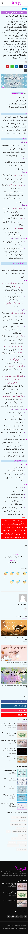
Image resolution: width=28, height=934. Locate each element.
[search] (2, 3)
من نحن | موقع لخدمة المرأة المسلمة (18, 930)
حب (11, 578)
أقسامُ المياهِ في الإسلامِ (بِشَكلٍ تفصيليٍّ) (14, 557)
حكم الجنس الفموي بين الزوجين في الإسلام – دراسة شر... (8, 724)
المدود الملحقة (23, 846)
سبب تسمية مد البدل (22, 842)
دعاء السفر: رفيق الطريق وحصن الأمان (8, 757)
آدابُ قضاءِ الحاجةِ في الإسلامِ (9, 787)
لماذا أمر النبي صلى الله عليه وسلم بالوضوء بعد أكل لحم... (15, 638)
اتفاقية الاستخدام (22, 928)
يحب (24, 578)
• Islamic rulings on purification (18, 824)
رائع (11, 586)
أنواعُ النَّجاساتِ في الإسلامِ (14, 563)
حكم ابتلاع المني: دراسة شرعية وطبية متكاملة (8, 741)
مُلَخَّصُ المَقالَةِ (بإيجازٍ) (16, 107)
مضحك (5, 578)
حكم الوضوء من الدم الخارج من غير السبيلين (16, 662)
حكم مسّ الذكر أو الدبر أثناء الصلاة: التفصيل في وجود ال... (14, 686)
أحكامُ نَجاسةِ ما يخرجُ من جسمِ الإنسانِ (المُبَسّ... (8, 804)
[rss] (9, 916)
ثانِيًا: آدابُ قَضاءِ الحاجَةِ (16, 104)
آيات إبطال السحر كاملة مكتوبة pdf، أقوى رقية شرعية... (8, 733)
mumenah (22, 604)
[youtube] (13, 916)
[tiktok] (17, 916)
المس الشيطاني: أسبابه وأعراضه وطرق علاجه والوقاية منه (8, 750)
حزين (18, 586)
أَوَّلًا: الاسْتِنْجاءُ (19, 100)
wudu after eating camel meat (19, 817)
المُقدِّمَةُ (21, 97)
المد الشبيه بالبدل (12, 842)
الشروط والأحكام (14, 928)
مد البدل (8, 831)
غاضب (24, 586)
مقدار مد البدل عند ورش (13, 846)
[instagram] (21, 916)
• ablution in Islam (21, 828)
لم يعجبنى (18, 578)
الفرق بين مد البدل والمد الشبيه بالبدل (19, 839)
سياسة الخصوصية (6, 928)
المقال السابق (14, 554)
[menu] (26, 3)
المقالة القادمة (14, 560)
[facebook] (25, 916)
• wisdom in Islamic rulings (19, 831)
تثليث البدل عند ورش (22, 849)
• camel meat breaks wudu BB (19, 821)
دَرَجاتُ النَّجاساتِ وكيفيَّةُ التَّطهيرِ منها (10, 771)
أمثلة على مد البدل (22, 835)
